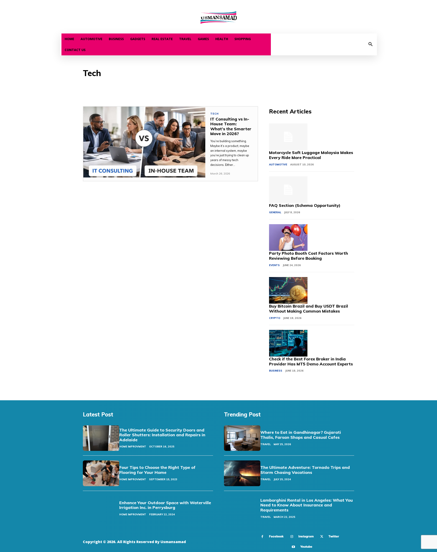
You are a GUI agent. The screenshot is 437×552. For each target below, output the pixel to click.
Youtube (306, 546)
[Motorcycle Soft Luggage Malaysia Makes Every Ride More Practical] (288, 136)
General (275, 212)
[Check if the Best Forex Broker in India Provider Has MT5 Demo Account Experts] (288, 343)
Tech (214, 114)
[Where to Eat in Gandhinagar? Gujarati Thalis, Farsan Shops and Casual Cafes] (242, 438)
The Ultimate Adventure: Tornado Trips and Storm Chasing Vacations (305, 470)
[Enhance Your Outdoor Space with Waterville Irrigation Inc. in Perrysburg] (101, 508)
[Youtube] (293, 547)
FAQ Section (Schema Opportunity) (304, 205)
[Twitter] (322, 537)
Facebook (276, 536)
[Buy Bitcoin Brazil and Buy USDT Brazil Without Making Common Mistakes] (288, 290)
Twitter (333, 536)
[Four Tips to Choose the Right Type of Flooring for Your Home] (101, 473)
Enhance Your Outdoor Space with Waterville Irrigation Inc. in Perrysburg (165, 505)
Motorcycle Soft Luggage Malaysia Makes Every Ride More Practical (311, 155)
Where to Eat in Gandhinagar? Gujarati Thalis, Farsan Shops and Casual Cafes (300, 435)
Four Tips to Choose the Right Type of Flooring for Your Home (157, 470)
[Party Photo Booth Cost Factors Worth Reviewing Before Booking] (288, 237)
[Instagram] (292, 537)
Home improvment (132, 446)
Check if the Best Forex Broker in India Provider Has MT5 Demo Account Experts (311, 361)
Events (274, 265)
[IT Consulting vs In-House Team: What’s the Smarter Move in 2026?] (144, 142)
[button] (371, 44)
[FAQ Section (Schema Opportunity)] (288, 189)
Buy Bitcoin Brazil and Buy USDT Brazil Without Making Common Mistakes (308, 308)
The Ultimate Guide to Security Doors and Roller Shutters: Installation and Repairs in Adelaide (162, 434)
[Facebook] (262, 537)
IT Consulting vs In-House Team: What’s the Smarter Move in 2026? (230, 126)
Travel (265, 444)
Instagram (306, 536)
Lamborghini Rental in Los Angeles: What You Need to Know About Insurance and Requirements (306, 505)
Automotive (278, 164)
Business (275, 370)
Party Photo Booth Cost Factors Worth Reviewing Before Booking (308, 256)
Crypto (274, 318)
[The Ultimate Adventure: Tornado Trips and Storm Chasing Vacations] (242, 473)
